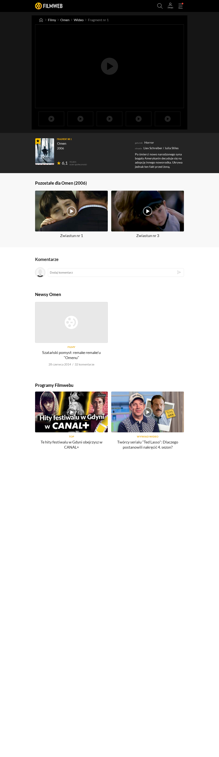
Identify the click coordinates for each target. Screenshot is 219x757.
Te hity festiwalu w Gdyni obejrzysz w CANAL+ (71, 444)
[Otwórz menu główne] (180, 6)
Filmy (52, 20)
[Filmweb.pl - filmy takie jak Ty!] (48, 6)
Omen (65, 20)
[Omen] (44, 151)
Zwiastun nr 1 (71, 235)
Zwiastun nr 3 (147, 235)
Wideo (79, 20)
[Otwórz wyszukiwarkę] (160, 6)
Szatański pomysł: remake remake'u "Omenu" (71, 355)
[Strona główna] (41, 20)
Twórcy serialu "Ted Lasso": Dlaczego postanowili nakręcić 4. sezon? (147, 444)
